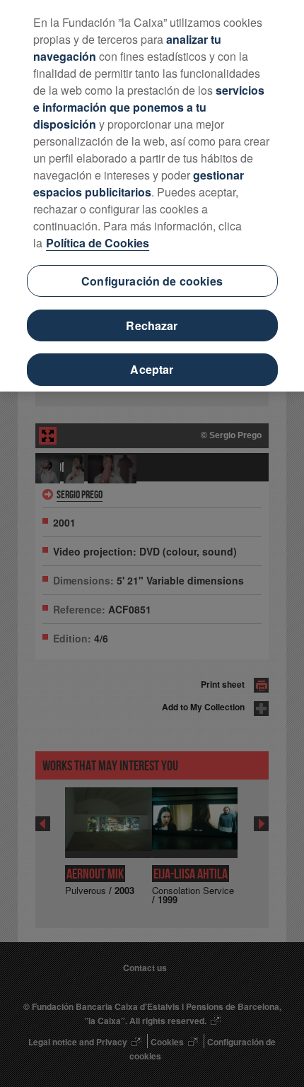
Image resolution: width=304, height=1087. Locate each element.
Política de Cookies (97, 243)
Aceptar (151, 369)
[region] (152, 196)
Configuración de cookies (152, 281)
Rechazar (151, 325)
